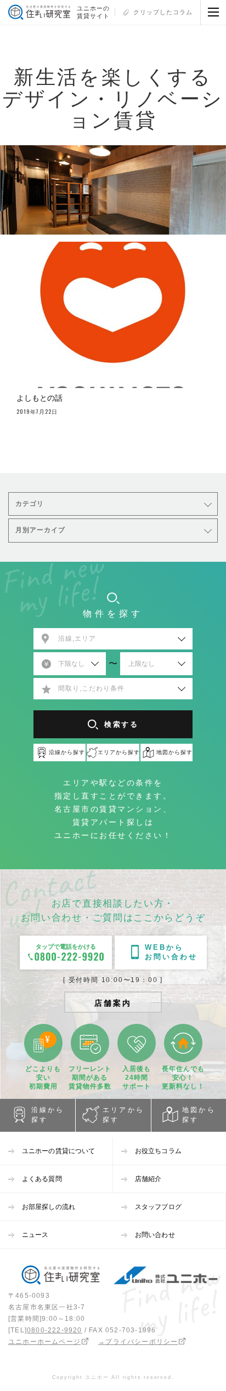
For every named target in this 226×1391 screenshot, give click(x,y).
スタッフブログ (158, 1207)
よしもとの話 (39, 398)
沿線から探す (48, 1115)
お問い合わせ (155, 1235)
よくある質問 (42, 1179)
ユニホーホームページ (44, 1342)
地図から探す (199, 1115)
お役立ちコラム (158, 1151)
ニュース (35, 1235)
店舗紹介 (148, 1179)
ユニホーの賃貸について (58, 1151)
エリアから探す (123, 1115)
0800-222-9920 (54, 1330)
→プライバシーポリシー (138, 1342)
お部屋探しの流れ (48, 1207)
